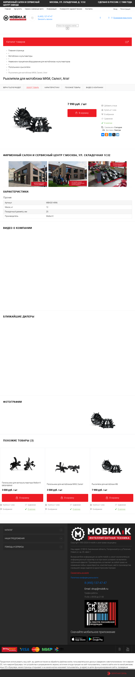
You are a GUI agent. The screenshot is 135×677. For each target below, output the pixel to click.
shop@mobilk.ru (99, 588)
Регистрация (125, 9)
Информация (52, 9)
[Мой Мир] (110, 134)
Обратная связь (119, 673)
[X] (113, 134)
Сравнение (108, 118)
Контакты (89, 9)
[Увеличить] (33, 118)
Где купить (18, 9)
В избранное (109, 114)
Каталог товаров (15, 41)
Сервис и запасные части (34, 9)
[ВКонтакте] (102, 134)
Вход (115, 9)
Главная (8, 9)
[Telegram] (117, 134)
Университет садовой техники (71, 9)
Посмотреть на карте (80, 573)
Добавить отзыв (110, 105)
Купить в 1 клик (110, 110)
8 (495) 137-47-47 (45, 16)
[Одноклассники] (106, 134)
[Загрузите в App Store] (79, 639)
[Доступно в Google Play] (96, 639)
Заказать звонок (45, 19)
